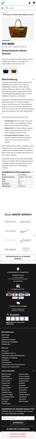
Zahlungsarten (6, 362)
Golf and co (5, 390)
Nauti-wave (5, 399)
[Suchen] (7, 8)
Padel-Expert (6, 403)
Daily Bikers (6, 376)
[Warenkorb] (34, 2)
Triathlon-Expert (24, 394)
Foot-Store (5, 385)
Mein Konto (5, 335)
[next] (34, 235)
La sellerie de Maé (8, 397)
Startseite (5, 13)
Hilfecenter (5, 337)
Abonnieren (18, 423)
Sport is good (23, 388)
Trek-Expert (23, 392)
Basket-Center (6, 374)
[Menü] (2, 8)
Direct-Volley (6, 381)
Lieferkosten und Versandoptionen (13, 364)
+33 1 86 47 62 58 (18, 281)
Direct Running (7, 378)
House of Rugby (7, 394)
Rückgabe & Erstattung (9, 358)
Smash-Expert (24, 381)
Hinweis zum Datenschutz (10, 367)
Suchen (11, 8)
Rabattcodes (6, 344)
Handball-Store (7, 392)
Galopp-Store (6, 388)
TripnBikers (23, 397)
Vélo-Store (22, 399)
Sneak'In (22, 383)
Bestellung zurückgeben (18, 310)
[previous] (1, 235)
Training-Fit (23, 390)
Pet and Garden (24, 376)
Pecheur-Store (24, 374)
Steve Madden (14, 46)
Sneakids (22, 385)
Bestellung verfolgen (9, 339)
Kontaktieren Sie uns (18, 275)
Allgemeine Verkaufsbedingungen (13, 355)
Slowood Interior (24, 378)
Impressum (5, 360)
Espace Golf (6, 383)
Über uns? (5, 351)
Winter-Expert (23, 401)
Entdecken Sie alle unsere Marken (18, 257)
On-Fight (4, 401)
